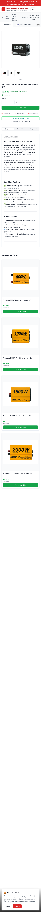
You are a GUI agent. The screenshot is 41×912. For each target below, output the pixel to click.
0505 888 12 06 (25, 121)
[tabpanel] (20, 190)
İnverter (24, 17)
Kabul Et (17, 906)
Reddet (8, 906)
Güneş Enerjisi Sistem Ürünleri (14, 17)
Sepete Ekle (22, 311)
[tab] (8, 129)
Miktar (4, 98)
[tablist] (20, 129)
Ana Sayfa (7, 17)
